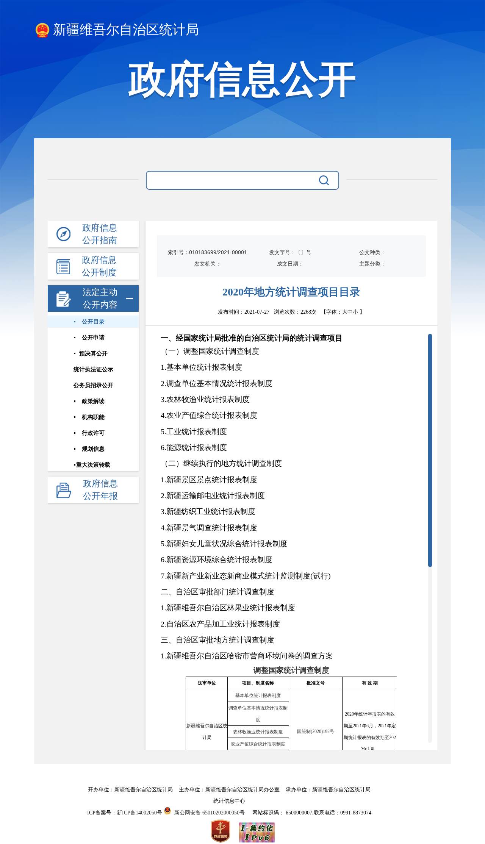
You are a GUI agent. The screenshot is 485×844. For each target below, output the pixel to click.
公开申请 (93, 337)
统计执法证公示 (93, 369)
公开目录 (93, 322)
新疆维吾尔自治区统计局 (126, 29)
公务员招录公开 (93, 385)
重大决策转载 (93, 465)
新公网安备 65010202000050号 (208, 813)
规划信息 (93, 449)
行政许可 (93, 433)
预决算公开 (93, 353)
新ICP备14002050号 (139, 813)
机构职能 (93, 417)
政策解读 (93, 401)
